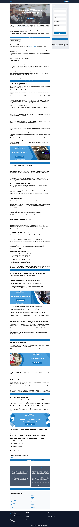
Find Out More (30, 339)
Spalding (32, 504)
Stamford (32, 505)
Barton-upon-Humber (14, 501)
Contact (66, 1)
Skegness (32, 502)
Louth (12, 507)
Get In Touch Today (30, 37)
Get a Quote (30, 18)
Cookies (49, 517)
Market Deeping (33, 507)
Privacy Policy (50, 514)
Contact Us (30, 394)
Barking (14, 457)
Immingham (13, 503)
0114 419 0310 (12, 521)
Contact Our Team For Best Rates (30, 80)
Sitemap (49, 519)
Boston (32, 498)
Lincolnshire (13, 498)
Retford (11, 457)
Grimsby (12, 504)
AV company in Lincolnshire (32, 46)
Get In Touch (60, 39)
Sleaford (12, 506)
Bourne (32, 501)
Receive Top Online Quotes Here (30, 460)
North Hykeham (13, 500)
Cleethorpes (33, 495)
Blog (26, 519)
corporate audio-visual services (22, 26)
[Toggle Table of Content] (19, 41)
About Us (27, 514)
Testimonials (28, 517)
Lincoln (12, 497)
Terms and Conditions (51, 516)
